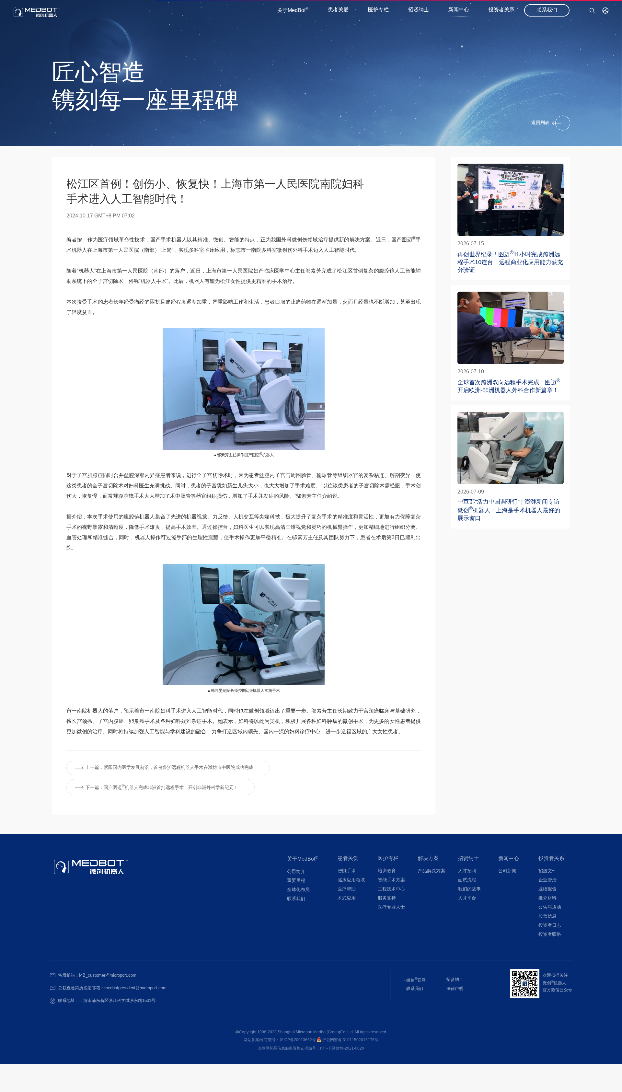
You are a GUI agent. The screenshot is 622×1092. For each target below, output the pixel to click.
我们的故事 (469, 889)
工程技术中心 (391, 889)
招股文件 (547, 871)
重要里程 (296, 880)
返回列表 (540, 122)
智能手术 (347, 871)
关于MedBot (292, 10)
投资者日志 (549, 925)
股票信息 (547, 916)
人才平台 (467, 898)
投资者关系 (501, 10)
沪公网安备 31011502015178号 (349, 1040)
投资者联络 (549, 934)
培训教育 (387, 871)
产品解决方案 (431, 871)
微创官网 (416, 979)
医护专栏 (378, 10)
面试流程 (467, 880)
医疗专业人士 (391, 907)
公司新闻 (507, 871)
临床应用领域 (351, 880)
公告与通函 (549, 907)
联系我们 (546, 10)
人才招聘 (467, 871)
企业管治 (547, 880)
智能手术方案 (391, 880)
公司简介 (296, 871)
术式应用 (347, 898)
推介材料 (547, 898)
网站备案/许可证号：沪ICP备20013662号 (280, 1040)
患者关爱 (338, 10)
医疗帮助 (347, 889)
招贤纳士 (418, 10)
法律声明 (454, 989)
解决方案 (428, 858)
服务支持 (387, 898)
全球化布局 (298, 890)
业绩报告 (547, 889)
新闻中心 (458, 10)
